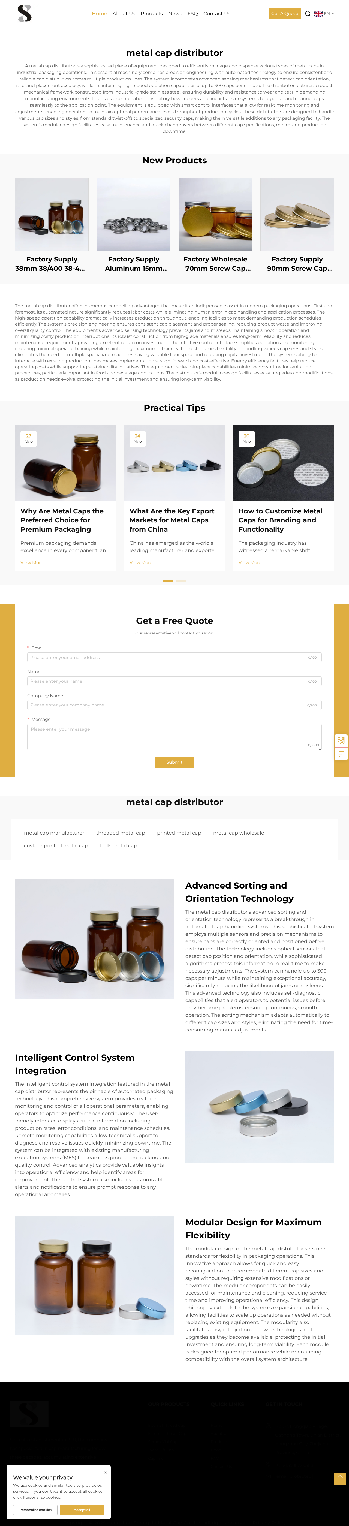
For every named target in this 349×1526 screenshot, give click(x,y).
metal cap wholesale (238, 833)
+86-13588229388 (286, 1465)
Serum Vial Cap (155, 1441)
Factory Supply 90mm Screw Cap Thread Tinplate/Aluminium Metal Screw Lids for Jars (297, 264)
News (175, 14)
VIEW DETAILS (52, 214)
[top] (340, 1479)
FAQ (193, 14)
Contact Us (216, 14)
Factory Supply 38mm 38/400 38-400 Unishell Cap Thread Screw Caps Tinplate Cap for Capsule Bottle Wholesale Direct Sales (51, 264)
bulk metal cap (118, 846)
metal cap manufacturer (54, 833)
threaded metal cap (120, 833)
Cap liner (148, 1458)
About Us (124, 14)
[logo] (25, 13)
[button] (168, 581)
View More (31, 562)
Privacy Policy (269, 1515)
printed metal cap (179, 833)
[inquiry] (341, 753)
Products (152, 14)
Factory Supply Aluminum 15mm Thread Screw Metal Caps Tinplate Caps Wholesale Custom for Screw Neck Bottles (134, 264)
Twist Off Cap (153, 1449)
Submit (174, 762)
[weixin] (341, 740)
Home (99, 14)
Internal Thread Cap (158, 1425)
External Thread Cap (159, 1433)
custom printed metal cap (56, 846)
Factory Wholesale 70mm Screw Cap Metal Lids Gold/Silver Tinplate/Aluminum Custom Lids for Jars (215, 264)
